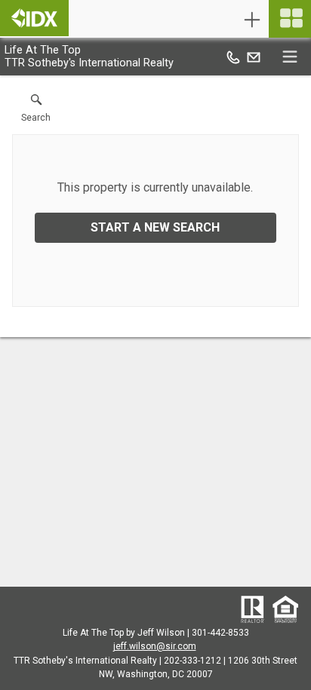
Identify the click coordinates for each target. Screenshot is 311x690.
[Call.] (233, 56)
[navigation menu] (290, 19)
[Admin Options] (252, 20)
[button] (36, 112)
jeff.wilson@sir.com (154, 646)
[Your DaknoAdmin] (34, 18)
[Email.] (254, 56)
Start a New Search (155, 227)
